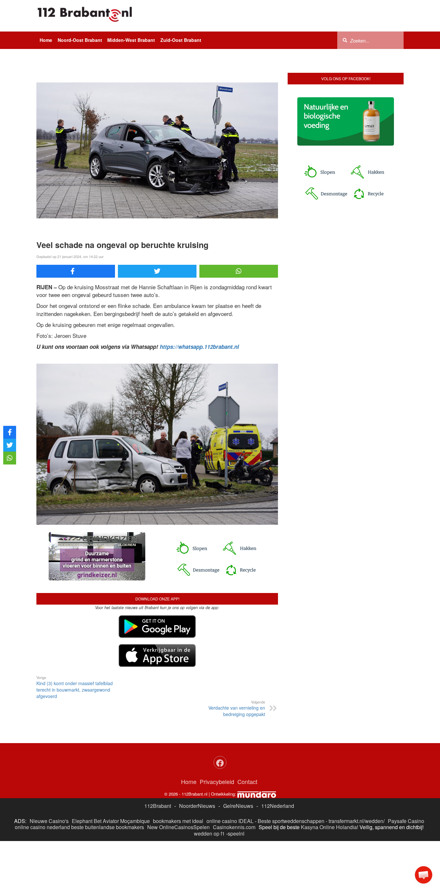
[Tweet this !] (157, 271)
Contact (247, 781)
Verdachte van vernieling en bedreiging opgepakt (236, 708)
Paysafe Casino (406, 821)
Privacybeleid (217, 781)
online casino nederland (42, 827)
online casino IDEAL (229, 821)
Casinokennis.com (234, 827)
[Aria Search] (345, 40)
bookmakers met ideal (178, 821)
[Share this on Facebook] (75, 271)
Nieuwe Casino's (49, 821)
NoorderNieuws (197, 805)
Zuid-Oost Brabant (180, 40)
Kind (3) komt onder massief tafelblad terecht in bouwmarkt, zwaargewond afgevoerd (74, 687)
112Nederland (277, 805)
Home (46, 40)
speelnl (236, 833)
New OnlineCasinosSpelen (178, 827)
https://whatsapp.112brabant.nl (199, 346)
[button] (423, 875)
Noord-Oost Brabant (80, 40)
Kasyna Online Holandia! (329, 827)
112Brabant (157, 805)
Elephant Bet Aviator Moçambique (111, 821)
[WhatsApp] (238, 271)
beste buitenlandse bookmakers (107, 827)
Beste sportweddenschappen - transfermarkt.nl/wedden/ (321, 821)
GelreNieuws (238, 805)
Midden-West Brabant (131, 40)
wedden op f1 (209, 833)
